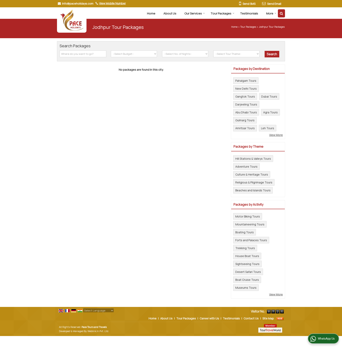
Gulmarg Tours (245, 120)
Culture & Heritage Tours (251, 174)
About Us (169, 13)
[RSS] (280, 318)
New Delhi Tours (246, 88)
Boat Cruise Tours (247, 280)
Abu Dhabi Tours (246, 112)
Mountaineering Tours (249, 224)
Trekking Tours (245, 248)
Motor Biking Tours (247, 216)
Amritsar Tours (245, 128)
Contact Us (251, 318)
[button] (112, 3)
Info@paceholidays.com (77, 3)
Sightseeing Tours (247, 264)
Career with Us (209, 318)
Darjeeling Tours (246, 104)
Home (151, 13)
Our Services (193, 13)
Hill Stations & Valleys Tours (253, 158)
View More (276, 135)
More (269, 13)
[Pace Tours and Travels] (72, 20)
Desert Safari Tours (248, 272)
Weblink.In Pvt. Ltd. (98, 331)
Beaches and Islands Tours (253, 190)
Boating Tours (244, 232)
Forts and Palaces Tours (251, 240)
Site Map (268, 318)
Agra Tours (270, 112)
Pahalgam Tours (245, 81)
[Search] (281, 13)
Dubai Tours (269, 96)
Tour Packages (221, 13)
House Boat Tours (247, 256)
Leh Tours (267, 128)
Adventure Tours (246, 166)
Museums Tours (245, 288)
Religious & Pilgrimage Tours (253, 182)
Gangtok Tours (245, 96)
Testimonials (249, 13)
